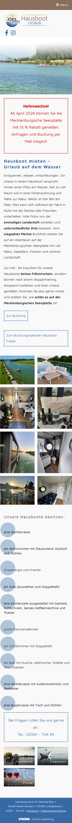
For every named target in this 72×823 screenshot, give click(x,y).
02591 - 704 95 (40, 734)
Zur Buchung (16, 316)
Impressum (32, 810)
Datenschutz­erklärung (53, 810)
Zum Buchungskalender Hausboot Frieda (31, 338)
